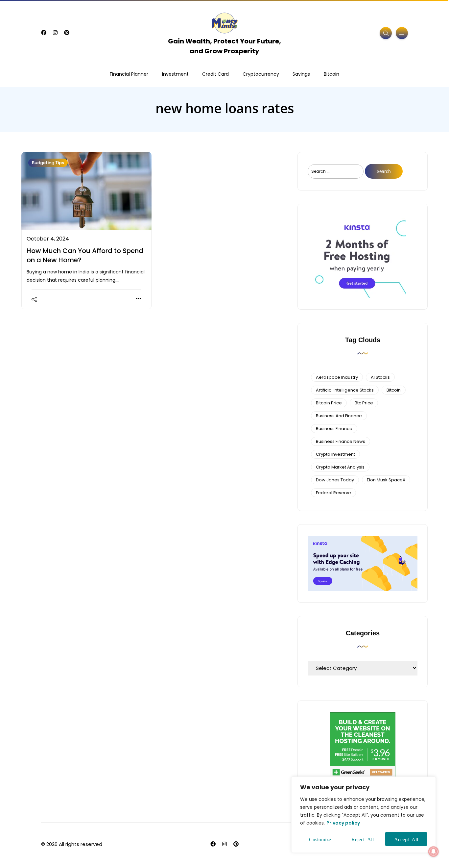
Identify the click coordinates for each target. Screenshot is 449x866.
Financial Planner (129, 74)
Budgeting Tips (48, 163)
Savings (301, 74)
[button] (433, 851)
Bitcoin (331, 74)
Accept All (406, 839)
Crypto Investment (335, 454)
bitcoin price (329, 403)
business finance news (340, 441)
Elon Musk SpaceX (386, 480)
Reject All (362, 839)
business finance (334, 428)
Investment (175, 74)
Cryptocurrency (261, 74)
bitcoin (394, 390)
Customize (320, 839)
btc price (364, 403)
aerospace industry (337, 377)
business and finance (339, 416)
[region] (363, 815)
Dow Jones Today (335, 480)
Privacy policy (343, 823)
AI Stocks (380, 377)
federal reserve (333, 493)
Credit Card (215, 74)
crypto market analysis (340, 467)
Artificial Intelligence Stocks (345, 390)
